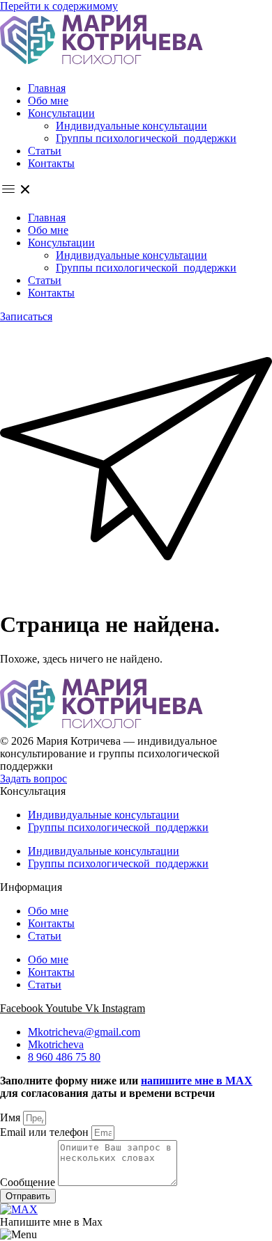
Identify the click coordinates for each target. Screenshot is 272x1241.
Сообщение (29, 1182)
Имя (11, 1117)
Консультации (61, 113)
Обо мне (48, 100)
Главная (47, 88)
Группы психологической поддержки (146, 138)
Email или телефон (45, 1132)
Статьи (44, 151)
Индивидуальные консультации (131, 126)
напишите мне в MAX (196, 1080)
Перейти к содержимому (59, 6)
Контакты (51, 163)
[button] (136, 190)
